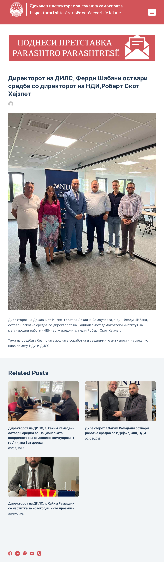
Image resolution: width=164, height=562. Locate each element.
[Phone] (39, 553)
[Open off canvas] (152, 12)
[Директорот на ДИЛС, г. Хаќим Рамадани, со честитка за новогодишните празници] (43, 477)
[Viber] (25, 553)
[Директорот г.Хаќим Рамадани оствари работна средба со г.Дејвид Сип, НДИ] (120, 401)
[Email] (32, 553)
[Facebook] (10, 553)
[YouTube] (17, 553)
